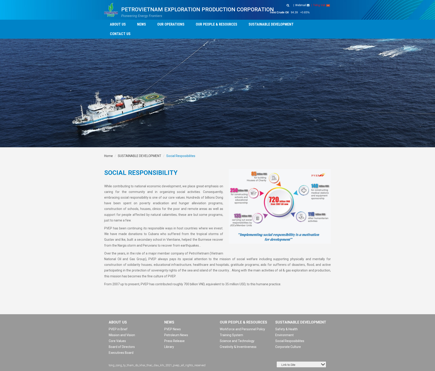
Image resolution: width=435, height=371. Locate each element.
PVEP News (172, 329)
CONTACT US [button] (120, 34)
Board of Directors (122, 347)
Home (108, 156)
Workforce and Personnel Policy (242, 329)
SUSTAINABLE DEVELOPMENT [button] (271, 24)
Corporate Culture (288, 347)
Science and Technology (237, 341)
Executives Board (121, 352)
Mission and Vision (122, 335)
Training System (231, 335)
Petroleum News (176, 335)
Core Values (117, 341)
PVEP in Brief (118, 329)
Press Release (174, 341)
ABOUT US (118, 322)
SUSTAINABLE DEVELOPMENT (139, 156)
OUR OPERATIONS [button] (170, 24)
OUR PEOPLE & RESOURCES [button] (216, 24)
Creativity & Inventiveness (238, 347)
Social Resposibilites (289, 341)
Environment (284, 335)
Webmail (301, 5)
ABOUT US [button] (118, 24)
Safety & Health (286, 329)
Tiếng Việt (319, 5)
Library (169, 347)
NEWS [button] (141, 24)
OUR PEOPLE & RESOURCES (243, 322)
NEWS (169, 322)
